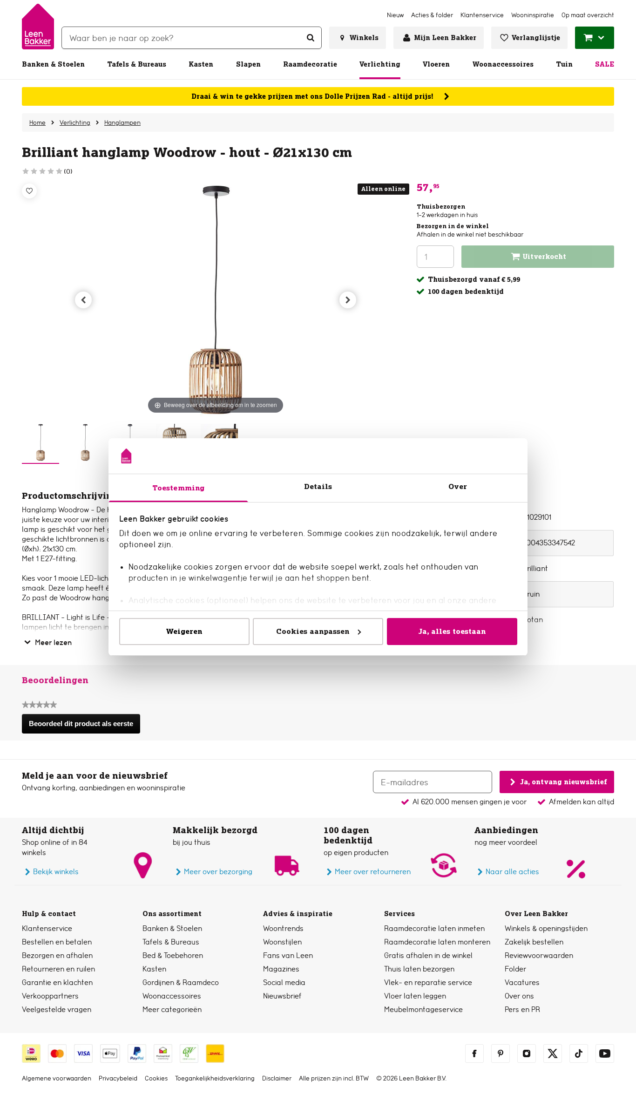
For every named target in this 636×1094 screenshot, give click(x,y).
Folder (515, 969)
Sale (604, 64)
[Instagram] (526, 1053)
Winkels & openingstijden (546, 928)
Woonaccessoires (503, 64)
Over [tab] (457, 486)
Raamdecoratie (310, 64)
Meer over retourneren (373, 871)
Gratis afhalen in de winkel (428, 955)
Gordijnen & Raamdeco (180, 982)
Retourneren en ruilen (58, 969)
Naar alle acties (512, 871)
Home (37, 122)
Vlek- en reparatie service (428, 982)
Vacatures (522, 982)
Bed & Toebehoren (172, 955)
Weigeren (184, 631)
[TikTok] (578, 1053)
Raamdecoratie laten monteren (437, 942)
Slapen (248, 64)
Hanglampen (122, 122)
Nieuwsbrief (282, 996)
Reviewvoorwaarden (539, 955)
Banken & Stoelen (53, 64)
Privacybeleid (118, 1078)
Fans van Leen (288, 955)
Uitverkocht (544, 256)
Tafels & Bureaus (136, 64)
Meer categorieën (172, 1009)
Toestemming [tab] (178, 488)
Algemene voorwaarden (56, 1078)
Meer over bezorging (218, 871)
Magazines (281, 969)
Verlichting (379, 64)
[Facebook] (474, 1053)
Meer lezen (53, 642)
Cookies (156, 1078)
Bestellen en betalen (57, 942)
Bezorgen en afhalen (57, 955)
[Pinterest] (500, 1053)
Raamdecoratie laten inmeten (434, 928)
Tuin (564, 64)
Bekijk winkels (56, 871)
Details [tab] (318, 486)
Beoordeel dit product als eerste (84, 727)
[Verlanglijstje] (29, 190)
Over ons (519, 996)
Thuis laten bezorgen (419, 969)
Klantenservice (47, 928)
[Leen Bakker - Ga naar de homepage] (38, 26)
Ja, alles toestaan (452, 631)
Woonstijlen (282, 942)
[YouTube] (604, 1053)
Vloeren (436, 64)
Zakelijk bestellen (534, 942)
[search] (191, 38)
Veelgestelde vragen (56, 1009)
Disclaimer (276, 1078)
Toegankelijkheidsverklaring (215, 1078)
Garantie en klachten (57, 982)
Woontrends (283, 928)
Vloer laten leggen (415, 996)
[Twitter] (552, 1053)
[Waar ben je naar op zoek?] (310, 37)
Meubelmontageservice (423, 1009)
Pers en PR (522, 1009)
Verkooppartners (50, 996)
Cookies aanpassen (313, 631)
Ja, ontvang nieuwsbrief (563, 781)
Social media (284, 982)
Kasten (201, 64)
